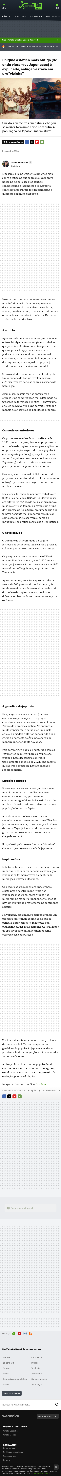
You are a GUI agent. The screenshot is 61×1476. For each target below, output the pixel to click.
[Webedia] (11, 1417)
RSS (30, 1333)
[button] (21, 162)
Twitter (32, 142)
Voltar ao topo (45, 1416)
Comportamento (48, 1090)
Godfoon (41, 1084)
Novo (57, 8)
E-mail (42, 142)
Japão (52, 46)
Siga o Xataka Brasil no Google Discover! (20, 40)
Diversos (21, 1090)
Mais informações (42, 1473)
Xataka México (9, 1434)
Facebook (27, 142)
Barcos (35, 46)
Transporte (36, 1373)
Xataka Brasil (30, 5)
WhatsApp (13, 1333)
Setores (6, 1368)
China (8, 46)
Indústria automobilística (15, 1378)
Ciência (6, 16)
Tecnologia (20, 16)
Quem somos (9, 1448)
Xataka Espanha (10, 1430)
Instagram (25, 1333)
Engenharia (8, 1362)
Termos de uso (9, 1456)
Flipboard (37, 142)
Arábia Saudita (21, 46)
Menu (4, 8)
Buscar (57, 1404)
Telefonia (35, 1368)
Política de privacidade (13, 1452)
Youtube (19, 1333)
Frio (44, 46)
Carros (6, 1384)
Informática (36, 16)
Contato (6, 1460)
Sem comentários (14, 141)
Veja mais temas (12, 1393)
